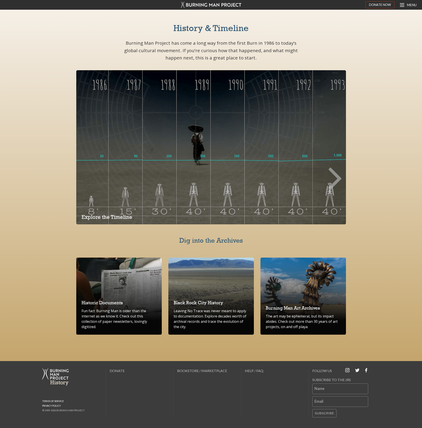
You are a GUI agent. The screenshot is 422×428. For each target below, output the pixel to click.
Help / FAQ (254, 371)
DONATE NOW (380, 5)
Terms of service (53, 401)
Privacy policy (51, 405)
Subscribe (324, 413)
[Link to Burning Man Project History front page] (57, 377)
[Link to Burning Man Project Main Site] (211, 5)
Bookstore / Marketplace (202, 371)
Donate (117, 371)
